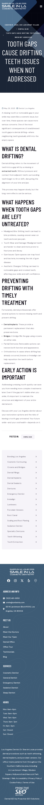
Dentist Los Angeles (26, 108)
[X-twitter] (22, 581)
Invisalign (11, 499)
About (6, 627)
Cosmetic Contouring (17, 462)
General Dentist (10, 678)
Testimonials (8, 652)
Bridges (7, 336)
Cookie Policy (16, 782)
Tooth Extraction (15, 542)
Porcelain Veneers (15, 510)
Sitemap (6, 778)
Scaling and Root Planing (18, 520)
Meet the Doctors (11, 632)
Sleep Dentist (9, 693)
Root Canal (12, 515)
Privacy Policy (35, 778)
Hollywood (17, 774)
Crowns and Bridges (16, 467)
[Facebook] (9, 581)
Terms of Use (28, 782)
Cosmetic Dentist (11, 673)
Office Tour (8, 647)
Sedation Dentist (14, 526)
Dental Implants (14, 478)
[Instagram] (15, 581)
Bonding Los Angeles (16, 456)
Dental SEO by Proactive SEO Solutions (22, 798)
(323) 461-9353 (13, 598)
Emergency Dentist (15, 494)
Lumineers (11, 504)
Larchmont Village (19, 770)
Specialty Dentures (15, 531)
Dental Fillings (13, 472)
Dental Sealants (14, 483)
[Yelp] (29, 581)
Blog (5, 657)
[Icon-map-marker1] (35, 581)
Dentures (11, 488)
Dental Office (9, 642)
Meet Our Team (10, 637)
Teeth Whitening (14, 536)
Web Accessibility (19, 778)
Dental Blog (28, 437)
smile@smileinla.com (15, 602)
